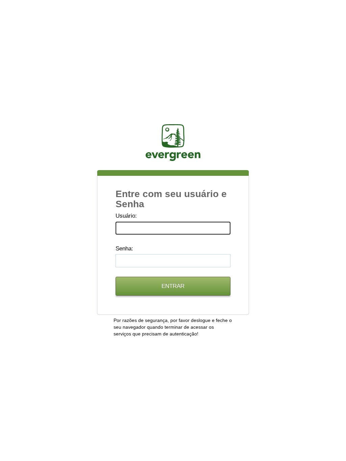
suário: (126, 216)
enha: (124, 248)
